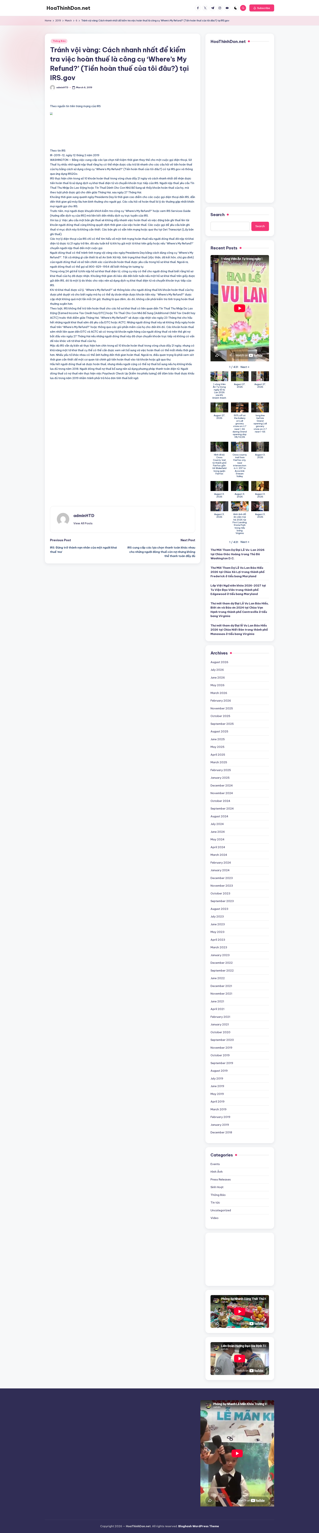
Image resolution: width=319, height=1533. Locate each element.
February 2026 (221, 700)
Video (214, 1218)
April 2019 (217, 1101)
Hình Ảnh (217, 1172)
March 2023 (219, 947)
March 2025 (219, 762)
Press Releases (221, 1179)
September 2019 (222, 1063)
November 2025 (222, 708)
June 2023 (218, 924)
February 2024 (221, 862)
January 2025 (220, 778)
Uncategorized (221, 1210)
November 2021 (221, 993)
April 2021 (217, 1009)
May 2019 (217, 1094)
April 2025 (218, 754)
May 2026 (217, 685)
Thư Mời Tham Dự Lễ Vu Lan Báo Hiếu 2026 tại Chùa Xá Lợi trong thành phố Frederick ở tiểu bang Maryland (238, 572)
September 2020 (222, 1040)
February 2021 (220, 1017)
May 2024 (217, 839)
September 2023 (222, 901)
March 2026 (219, 693)
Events (215, 1164)
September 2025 (222, 724)
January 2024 (220, 870)
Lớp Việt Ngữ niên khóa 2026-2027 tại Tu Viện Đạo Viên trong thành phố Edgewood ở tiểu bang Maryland (238, 590)
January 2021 (220, 1024)
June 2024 (218, 832)
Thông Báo (59, 41)
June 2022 (218, 978)
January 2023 (220, 955)
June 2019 (217, 1086)
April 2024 (218, 847)
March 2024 (219, 855)
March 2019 (218, 1109)
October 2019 (220, 1055)
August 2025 (219, 731)
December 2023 (222, 878)
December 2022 (222, 963)
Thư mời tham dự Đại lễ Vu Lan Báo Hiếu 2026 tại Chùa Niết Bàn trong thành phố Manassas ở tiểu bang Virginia (239, 630)
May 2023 (217, 932)
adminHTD (83, 515)
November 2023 (222, 885)
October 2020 (220, 1032)
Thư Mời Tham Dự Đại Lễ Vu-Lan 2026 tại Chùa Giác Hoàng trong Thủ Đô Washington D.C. (238, 554)
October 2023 (220, 893)
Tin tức (215, 1202)
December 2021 (221, 986)
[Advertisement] (89, 132)
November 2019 (221, 1047)
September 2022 (222, 970)
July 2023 (217, 916)
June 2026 (218, 677)
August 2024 (219, 816)
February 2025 (221, 770)
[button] (261, 7)
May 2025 (217, 747)
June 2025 (218, 739)
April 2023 (218, 940)
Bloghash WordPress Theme (198, 1526)
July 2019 (217, 1078)
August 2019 (219, 1071)
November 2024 (222, 793)
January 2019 (220, 1125)
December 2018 (221, 1132)
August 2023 (219, 909)
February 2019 (220, 1117)
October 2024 (220, 801)
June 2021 (217, 1001)
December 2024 (222, 785)
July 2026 (217, 670)
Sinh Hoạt (217, 1187)
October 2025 (220, 716)
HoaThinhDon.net (68, 8)
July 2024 (217, 824)
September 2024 (222, 808)
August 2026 (219, 662)
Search (218, 214)
